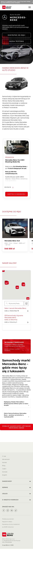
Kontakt (4, 472)
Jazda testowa (16, 41)
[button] (17, 287)
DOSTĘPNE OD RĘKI (16, 35)
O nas (4, 456)
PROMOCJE (16, 54)
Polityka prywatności (8, 519)
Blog (3, 465)
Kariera (4, 462)
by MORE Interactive (8, 527)
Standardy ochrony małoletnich (11, 524)
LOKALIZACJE (16, 47)
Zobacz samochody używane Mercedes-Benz (16, 427)
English (4, 475)
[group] (15, 235)
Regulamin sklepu (7, 521)
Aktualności (6, 459)
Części (4, 469)
